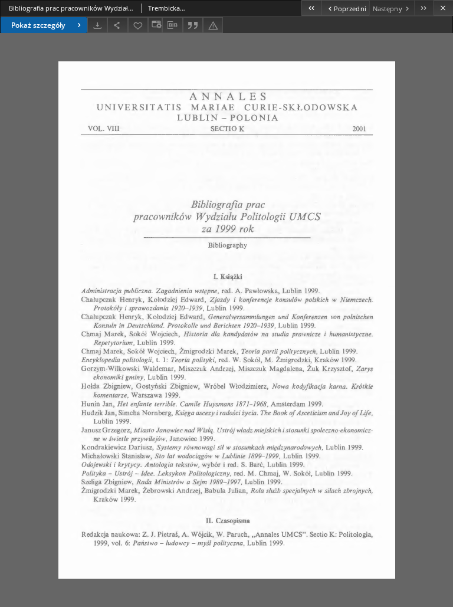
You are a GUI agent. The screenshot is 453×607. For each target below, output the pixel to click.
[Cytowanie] (193, 25)
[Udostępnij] (117, 25)
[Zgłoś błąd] (213, 25)
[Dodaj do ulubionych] (138, 25)
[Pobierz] (97, 25)
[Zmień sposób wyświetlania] (155, 25)
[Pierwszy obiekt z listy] (311, 8)
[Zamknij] (443, 8)
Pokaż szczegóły (38, 25)
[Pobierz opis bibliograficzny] (172, 25)
